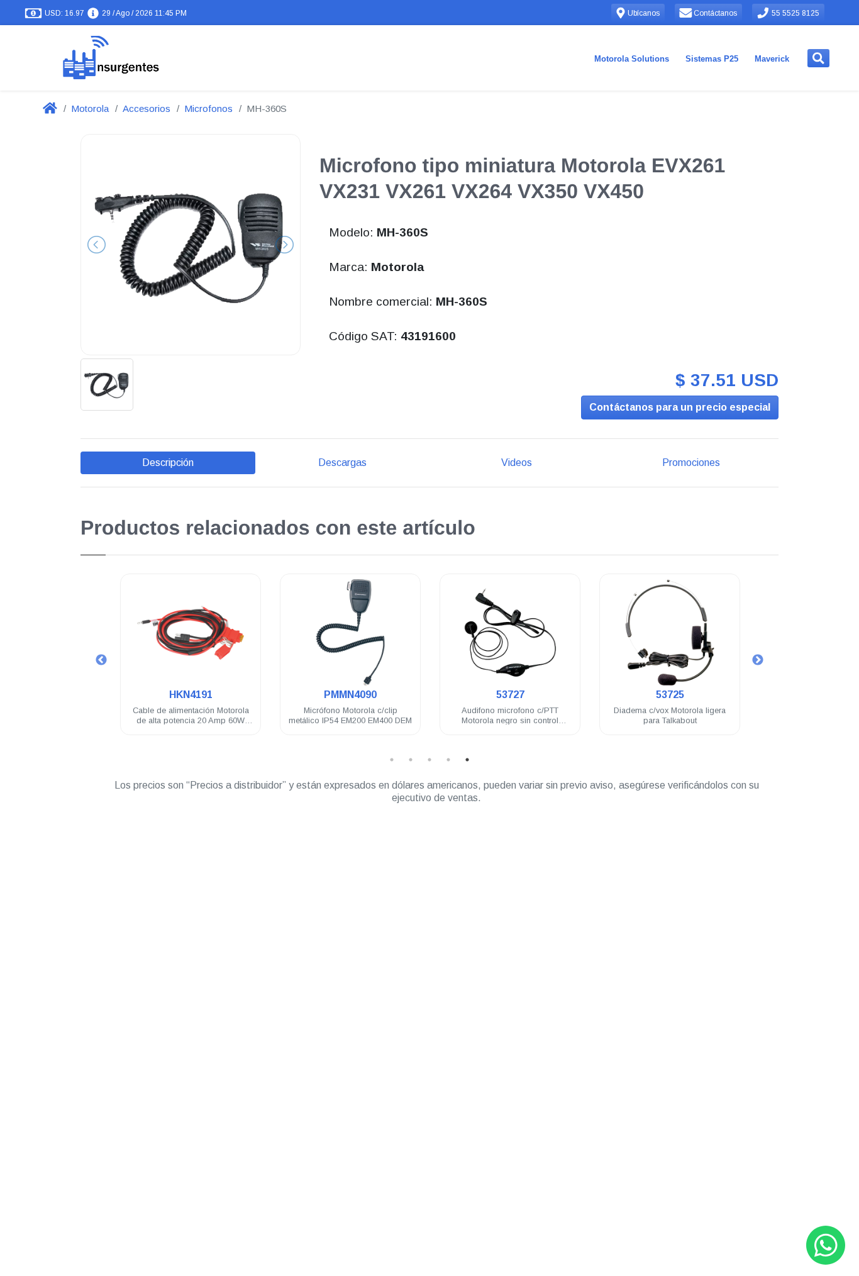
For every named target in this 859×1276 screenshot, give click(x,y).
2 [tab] (410, 759)
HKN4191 (191, 694)
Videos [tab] (516, 462)
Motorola (90, 108)
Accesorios (146, 108)
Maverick (772, 59)
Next (757, 660)
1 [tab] (391, 759)
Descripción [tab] (168, 462)
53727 (510, 694)
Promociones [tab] (691, 462)
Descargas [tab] (342, 462)
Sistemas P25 (711, 59)
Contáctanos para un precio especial (679, 407)
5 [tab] (467, 759)
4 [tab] (448, 759)
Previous (101, 660)
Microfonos (208, 108)
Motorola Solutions (631, 59)
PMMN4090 (350, 694)
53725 (670, 694)
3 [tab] (429, 759)
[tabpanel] (190, 662)
